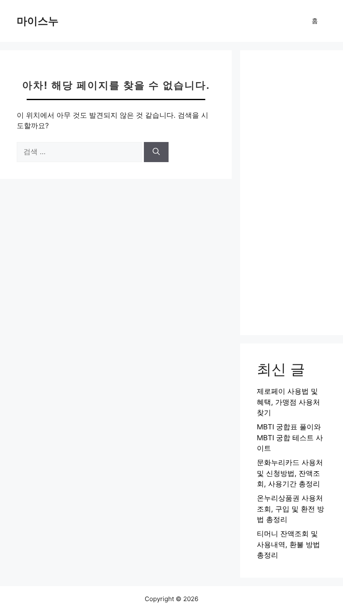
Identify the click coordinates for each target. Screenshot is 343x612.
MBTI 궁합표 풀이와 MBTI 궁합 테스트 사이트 (290, 437)
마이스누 (38, 21)
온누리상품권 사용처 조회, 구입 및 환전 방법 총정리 (290, 509)
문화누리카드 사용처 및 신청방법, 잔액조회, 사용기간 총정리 (290, 473)
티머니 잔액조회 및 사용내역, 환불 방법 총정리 (288, 544)
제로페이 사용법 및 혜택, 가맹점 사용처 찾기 (288, 402)
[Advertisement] (291, 192)
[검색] (156, 152)
